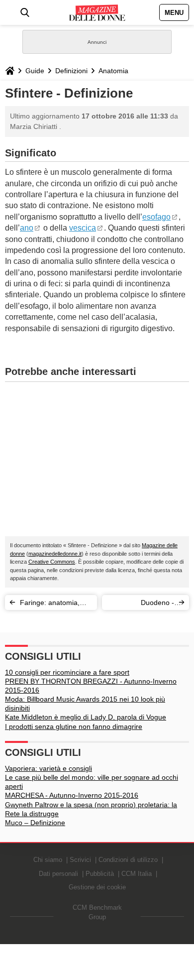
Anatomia (113, 71)
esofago (156, 217)
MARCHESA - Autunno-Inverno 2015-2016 (71, 795)
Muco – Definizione (35, 823)
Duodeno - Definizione (156, 604)
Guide (34, 71)
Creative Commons (51, 562)
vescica (82, 228)
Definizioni (71, 71)
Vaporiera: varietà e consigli (48, 768)
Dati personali (58, 873)
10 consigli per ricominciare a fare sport (67, 672)
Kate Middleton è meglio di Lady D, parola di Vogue (85, 717)
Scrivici (80, 859)
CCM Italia (136, 873)
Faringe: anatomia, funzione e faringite (50, 604)
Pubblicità (100, 873)
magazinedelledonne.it (55, 554)
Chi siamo (47, 859)
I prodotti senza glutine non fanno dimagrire (73, 726)
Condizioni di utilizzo (128, 859)
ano (26, 228)
